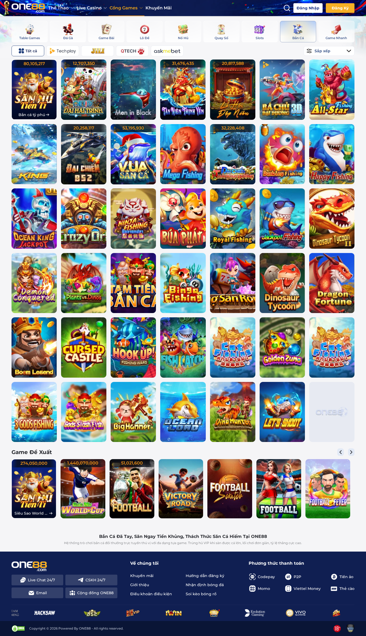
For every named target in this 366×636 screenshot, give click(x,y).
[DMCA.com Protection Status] (18, 628)
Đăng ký (340, 8)
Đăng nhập (308, 8)
